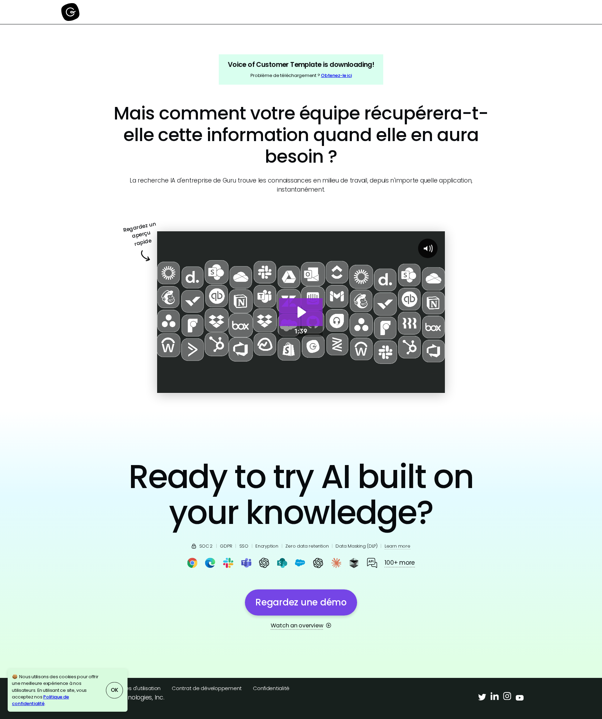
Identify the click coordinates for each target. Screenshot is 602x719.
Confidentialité (271, 688)
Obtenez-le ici (336, 75)
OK (114, 690)
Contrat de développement (207, 688)
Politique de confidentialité (40, 700)
